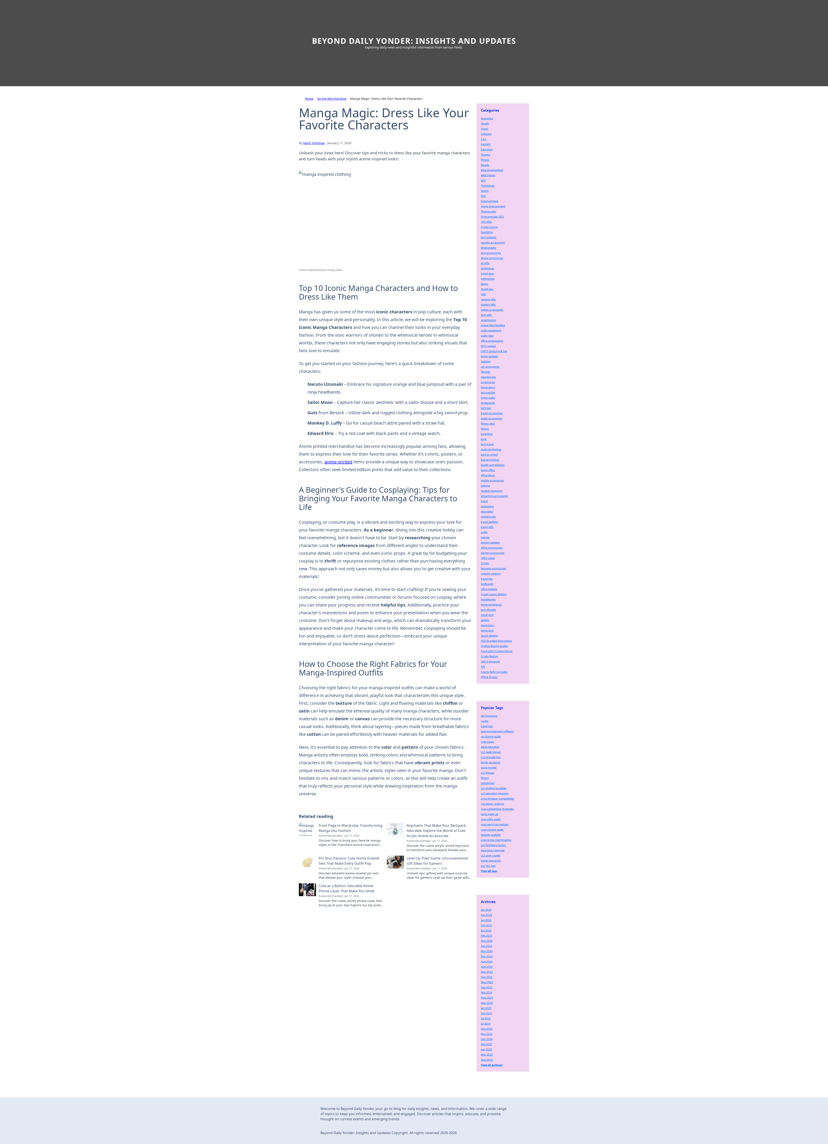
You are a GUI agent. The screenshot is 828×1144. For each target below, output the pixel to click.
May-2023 (487, 982)
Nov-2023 (486, 951)
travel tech (487, 615)
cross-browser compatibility (497, 798)
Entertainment (489, 201)
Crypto (485, 563)
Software (486, 134)
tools (484, 439)
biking (484, 284)
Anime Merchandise (331, 99)
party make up (489, 814)
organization (488, 320)
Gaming (485, 144)
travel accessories (492, 413)
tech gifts (486, 315)
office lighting (489, 589)
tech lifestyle (488, 610)
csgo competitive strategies (497, 809)
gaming (485, 486)
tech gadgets (488, 237)
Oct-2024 (486, 1013)
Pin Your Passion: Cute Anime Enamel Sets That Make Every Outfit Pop (349, 861)
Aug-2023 (486, 967)
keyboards (487, 584)
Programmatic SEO (492, 217)
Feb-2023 (486, 936)
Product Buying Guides (494, 646)
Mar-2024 (487, 1003)
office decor (488, 475)
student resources (492, 491)
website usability (491, 835)
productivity (488, 403)
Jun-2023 (486, 930)
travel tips (487, 579)
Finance (485, 154)
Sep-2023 (486, 987)
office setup (488, 558)
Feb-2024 (486, 992)
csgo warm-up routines (494, 824)
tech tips (486, 408)
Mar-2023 (487, 972)
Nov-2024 (486, 941)
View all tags (489, 871)
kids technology (490, 460)
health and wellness (493, 465)
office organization (492, 341)
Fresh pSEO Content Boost (496, 651)
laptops (485, 537)
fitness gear (488, 423)
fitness (485, 429)
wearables (487, 511)
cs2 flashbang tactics (493, 845)
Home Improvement (493, 206)
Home (309, 99)
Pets (483, 196)
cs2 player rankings (492, 804)
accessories (488, 382)
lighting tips (488, 279)
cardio (484, 721)
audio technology (491, 449)
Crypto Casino (489, 227)
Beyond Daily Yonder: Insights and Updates (414, 41)
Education (487, 149)
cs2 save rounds (490, 855)
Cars (483, 139)
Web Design (488, 175)
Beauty (485, 165)
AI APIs (485, 263)
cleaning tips (488, 377)
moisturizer (488, 783)
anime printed (338, 462)
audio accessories (491, 418)
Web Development (492, 170)
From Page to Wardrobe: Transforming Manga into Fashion (350, 828)
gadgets (486, 361)
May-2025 (487, 1060)
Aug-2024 (486, 961)
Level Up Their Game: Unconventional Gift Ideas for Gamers (437, 861)
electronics (487, 625)
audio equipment (491, 330)
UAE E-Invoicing (490, 661)
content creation (490, 573)
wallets (485, 620)
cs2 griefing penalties (494, 788)
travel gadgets (489, 522)
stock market (488, 767)
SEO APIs (486, 222)
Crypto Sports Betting (494, 594)
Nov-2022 (486, 1034)
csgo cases (487, 742)
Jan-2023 (486, 1008)
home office (488, 470)
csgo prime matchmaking (496, 840)
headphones (488, 599)
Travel (484, 129)
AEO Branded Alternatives (496, 641)
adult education (490, 747)
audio (484, 532)
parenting (486, 434)
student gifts (488, 304)
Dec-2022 (486, 977)
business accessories (493, 568)
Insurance (487, 118)
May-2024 (487, 998)
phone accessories (492, 258)
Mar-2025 (487, 1054)
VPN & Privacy (489, 677)
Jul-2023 (486, 1018)
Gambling (486, 232)
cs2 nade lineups (491, 752)
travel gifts (487, 527)
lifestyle (485, 372)
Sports (485, 191)
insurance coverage (493, 850)
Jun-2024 (486, 910)
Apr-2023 (486, 915)
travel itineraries (491, 861)
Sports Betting (489, 636)
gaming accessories (493, 242)
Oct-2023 (486, 925)
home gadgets (489, 356)
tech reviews (488, 346)
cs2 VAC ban (488, 866)
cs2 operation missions (494, 793)
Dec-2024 (486, 1039)
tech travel (487, 444)
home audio (488, 398)
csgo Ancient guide (492, 829)
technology (487, 268)
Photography (488, 211)
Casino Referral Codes (494, 672)
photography (488, 248)
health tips (487, 289)
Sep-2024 (486, 1029)
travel (484, 501)
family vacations (490, 762)
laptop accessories (492, 310)
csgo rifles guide (490, 819)
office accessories (491, 548)
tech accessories (491, 253)
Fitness (485, 160)
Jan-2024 (486, 920)
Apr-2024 (486, 946)
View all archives (491, 1065)
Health (485, 123)
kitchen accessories (492, 553)
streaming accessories (494, 496)
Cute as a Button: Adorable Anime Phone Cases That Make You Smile (346, 888)
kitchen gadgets (490, 542)
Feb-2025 (486, 1044)
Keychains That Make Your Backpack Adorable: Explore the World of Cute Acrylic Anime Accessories (436, 830)
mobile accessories (492, 480)
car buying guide (491, 736)
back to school (489, 454)
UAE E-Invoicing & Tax (494, 351)
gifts (483, 294)
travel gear (487, 273)
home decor (488, 387)
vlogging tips (488, 517)
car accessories (490, 367)
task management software (497, 731)
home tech (487, 630)
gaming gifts (488, 299)
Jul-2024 (486, 1023)
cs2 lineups (487, 773)
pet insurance (489, 716)
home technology (491, 604)
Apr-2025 (486, 1049)
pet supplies (488, 392)
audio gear (487, 336)
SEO (483, 180)
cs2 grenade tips (491, 757)
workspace (487, 506)
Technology (487, 186)
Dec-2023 (486, 956)
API (483, 667)
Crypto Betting (489, 656)
